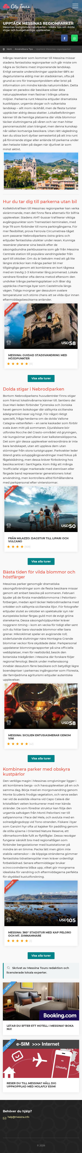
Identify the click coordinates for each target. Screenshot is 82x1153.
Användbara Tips (24, 49)
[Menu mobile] (75, 7)
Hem (9, 49)
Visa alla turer (41, 378)
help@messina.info (18, 1117)
